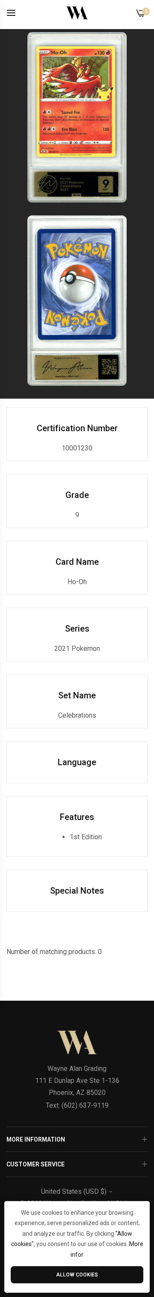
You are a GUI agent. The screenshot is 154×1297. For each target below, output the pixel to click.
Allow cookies (77, 1275)
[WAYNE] (77, 12)
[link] (77, 117)
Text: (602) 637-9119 (77, 1105)
